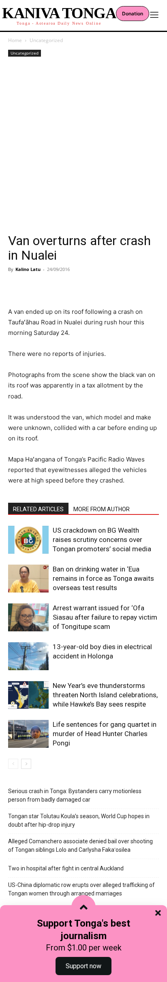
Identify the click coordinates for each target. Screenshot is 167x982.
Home (15, 40)
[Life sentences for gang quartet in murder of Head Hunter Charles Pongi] (28, 734)
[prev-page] (13, 764)
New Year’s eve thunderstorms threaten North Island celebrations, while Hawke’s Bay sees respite (105, 694)
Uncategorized (46, 40)
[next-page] (26, 764)
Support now (83, 966)
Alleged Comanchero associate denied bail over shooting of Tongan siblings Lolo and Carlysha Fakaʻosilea (80, 845)
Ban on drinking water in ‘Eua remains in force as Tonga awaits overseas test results (103, 578)
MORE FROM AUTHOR (101, 509)
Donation (132, 14)
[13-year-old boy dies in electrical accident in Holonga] (28, 656)
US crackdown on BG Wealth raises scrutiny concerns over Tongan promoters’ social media (102, 539)
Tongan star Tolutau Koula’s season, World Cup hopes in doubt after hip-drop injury (79, 820)
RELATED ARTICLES (38, 509)
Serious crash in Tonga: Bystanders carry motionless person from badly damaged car (74, 795)
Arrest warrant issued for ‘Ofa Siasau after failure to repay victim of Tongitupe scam (105, 617)
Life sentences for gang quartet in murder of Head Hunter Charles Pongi (104, 733)
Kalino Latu (28, 269)
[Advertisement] (83, 146)
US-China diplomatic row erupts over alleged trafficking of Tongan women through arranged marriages (81, 889)
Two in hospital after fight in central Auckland (66, 868)
